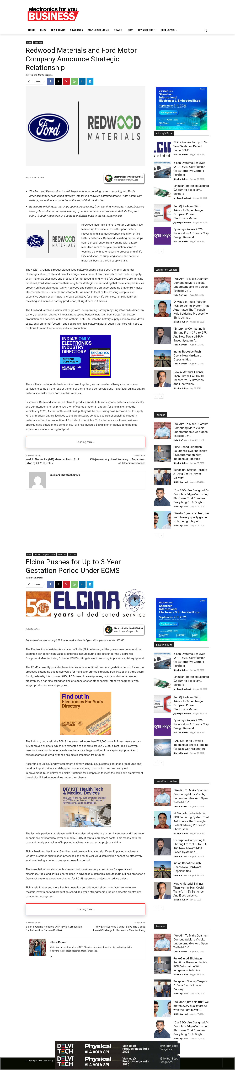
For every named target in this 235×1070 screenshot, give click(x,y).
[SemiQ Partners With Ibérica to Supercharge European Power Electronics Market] (162, 213)
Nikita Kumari (180, 154)
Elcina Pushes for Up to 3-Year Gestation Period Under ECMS (190, 146)
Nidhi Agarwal (180, 482)
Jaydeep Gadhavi (182, 198)
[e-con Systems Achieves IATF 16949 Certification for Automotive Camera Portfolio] (162, 169)
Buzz (29, 43)
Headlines (38, 43)
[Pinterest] (66, 81)
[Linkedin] (82, 81)
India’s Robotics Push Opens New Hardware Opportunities (187, 355)
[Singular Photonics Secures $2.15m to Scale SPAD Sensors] (162, 192)
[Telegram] (90, 81)
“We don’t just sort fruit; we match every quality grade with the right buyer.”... (191, 517)
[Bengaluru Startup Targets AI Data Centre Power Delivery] (162, 476)
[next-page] (161, 251)
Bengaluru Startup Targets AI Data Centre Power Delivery (190, 473)
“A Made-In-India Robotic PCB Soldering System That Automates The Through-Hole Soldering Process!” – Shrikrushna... (191, 309)
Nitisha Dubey (180, 179)
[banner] (181, 128)
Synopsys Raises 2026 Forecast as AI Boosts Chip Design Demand (191, 233)
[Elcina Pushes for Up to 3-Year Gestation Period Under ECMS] (162, 149)
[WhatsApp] (74, 81)
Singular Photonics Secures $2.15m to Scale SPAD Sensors (191, 189)
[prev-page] (156, 251)
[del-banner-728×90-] (117, 1068)
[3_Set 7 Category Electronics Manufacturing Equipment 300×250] (85, 377)
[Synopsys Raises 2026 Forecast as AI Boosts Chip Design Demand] (162, 236)
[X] (58, 81)
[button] (205, 30)
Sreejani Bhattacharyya (40, 74)
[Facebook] (50, 81)
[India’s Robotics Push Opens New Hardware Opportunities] (162, 358)
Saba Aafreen (180, 295)
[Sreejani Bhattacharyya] (37, 480)
